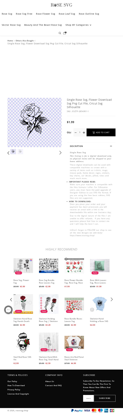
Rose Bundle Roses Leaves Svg (73, 320)
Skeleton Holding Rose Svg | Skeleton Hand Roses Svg (48, 321)
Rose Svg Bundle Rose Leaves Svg (46, 281)
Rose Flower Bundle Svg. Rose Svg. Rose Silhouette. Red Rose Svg (74, 284)
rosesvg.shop (22, 410)
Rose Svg (7, 13)
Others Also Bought (25, 40)
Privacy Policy (14, 389)
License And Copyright (18, 394)
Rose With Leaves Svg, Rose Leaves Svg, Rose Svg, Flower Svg (98, 284)
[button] (14, 123)
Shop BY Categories (78, 24)
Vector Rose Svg (11, 24)
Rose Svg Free (24, 13)
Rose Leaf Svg (67, 13)
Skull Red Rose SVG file (22, 358)
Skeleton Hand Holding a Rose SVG (99, 320)
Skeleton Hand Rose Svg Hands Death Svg (23, 321)
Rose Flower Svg (45, 13)
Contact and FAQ (53, 385)
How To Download (16, 385)
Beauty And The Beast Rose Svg (43, 24)
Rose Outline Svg (89, 13)
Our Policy (12, 381)
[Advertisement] (61, 71)
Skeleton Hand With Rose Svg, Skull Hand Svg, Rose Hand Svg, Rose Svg (48, 361)
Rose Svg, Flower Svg (21, 281)
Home (10, 40)
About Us (49, 381)
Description (76, 146)
